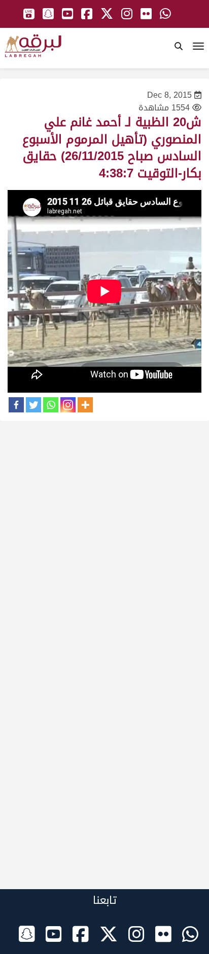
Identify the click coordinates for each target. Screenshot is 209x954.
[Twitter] (33, 404)
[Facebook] (16, 404)
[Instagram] (68, 404)
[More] (85, 404)
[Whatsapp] (50, 404)
